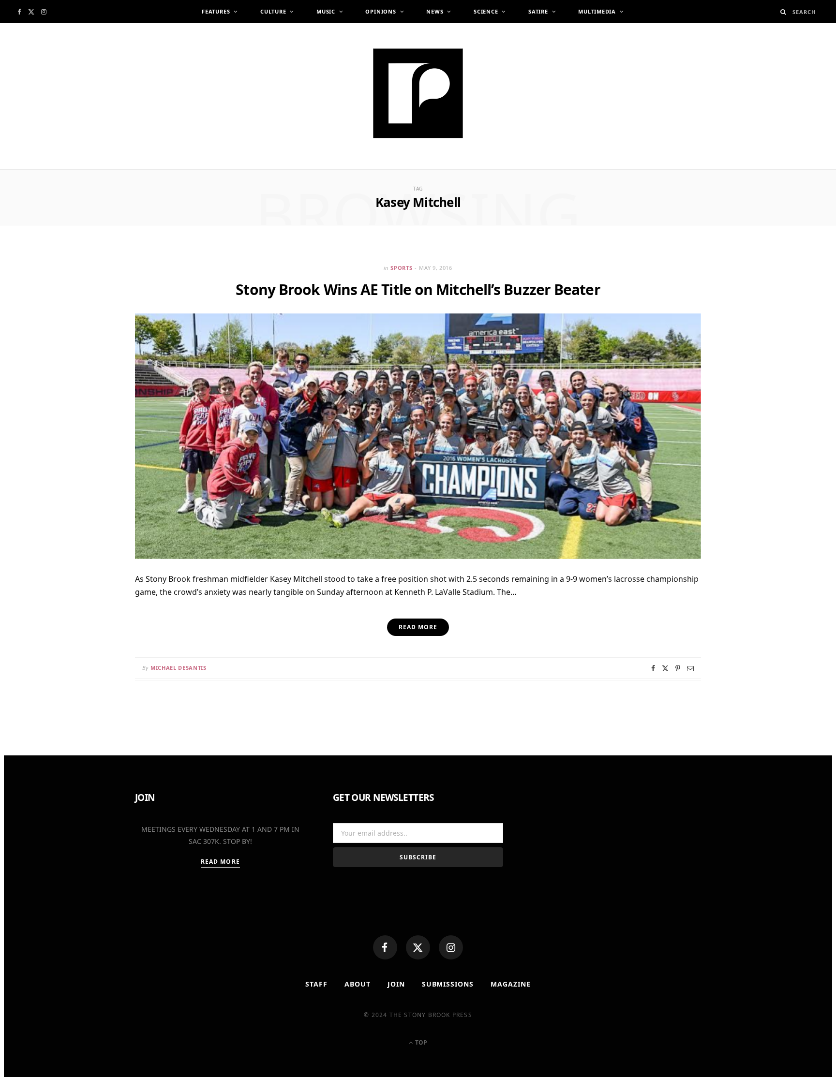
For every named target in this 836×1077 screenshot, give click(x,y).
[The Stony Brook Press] (418, 93)
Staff (316, 983)
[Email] (690, 668)
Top (420, 1042)
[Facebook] (385, 947)
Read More (220, 861)
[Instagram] (451, 947)
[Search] (783, 12)
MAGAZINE (511, 983)
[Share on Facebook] (653, 668)
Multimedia (597, 11)
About (357, 983)
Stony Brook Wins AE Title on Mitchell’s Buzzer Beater (418, 289)
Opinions (380, 11)
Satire (538, 11)
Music (325, 11)
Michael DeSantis (178, 667)
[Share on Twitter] (665, 668)
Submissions (448, 983)
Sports (401, 267)
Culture (273, 11)
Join (396, 983)
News (434, 11)
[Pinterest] (677, 668)
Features (216, 11)
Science (486, 11)
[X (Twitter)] (418, 947)
